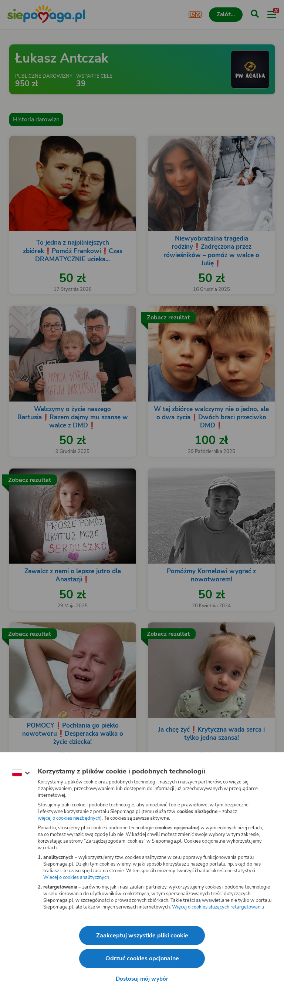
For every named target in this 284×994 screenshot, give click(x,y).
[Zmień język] (21, 773)
